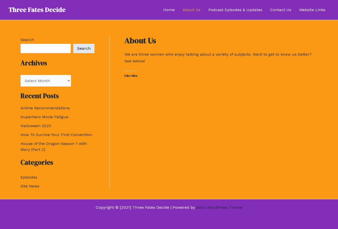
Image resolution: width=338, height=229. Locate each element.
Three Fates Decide (37, 9)
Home (169, 9)
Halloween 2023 (36, 125)
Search (27, 39)
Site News (30, 186)
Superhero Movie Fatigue (44, 116)
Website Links (312, 9)
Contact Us (280, 9)
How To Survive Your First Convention (56, 134)
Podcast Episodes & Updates (235, 9)
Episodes (29, 177)
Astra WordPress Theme (219, 207)
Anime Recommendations (45, 108)
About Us (191, 9)
